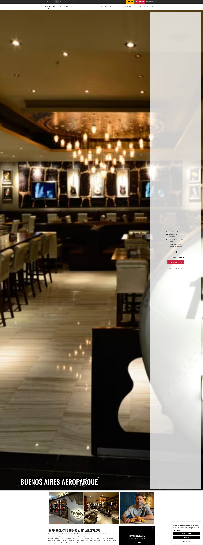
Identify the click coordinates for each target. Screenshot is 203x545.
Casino (66, 2)
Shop (70, 2)
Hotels (62, 2)
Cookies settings (187, 541)
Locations (108, 7)
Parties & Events (127, 7)
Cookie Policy (178, 530)
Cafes (57, 2)
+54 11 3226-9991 (174, 231)
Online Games (76, 2)
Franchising (154, 7)
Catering (117, 7)
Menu (100, 7)
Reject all (186, 537)
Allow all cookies (186, 533)
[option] (66, 508)
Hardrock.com (48, 2)
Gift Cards (138, 7)
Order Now (130, 2)
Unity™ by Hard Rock (151, 1)
